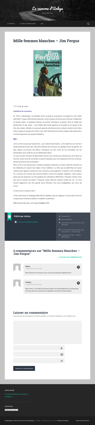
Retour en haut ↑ (83, 420)
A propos (11, 24)
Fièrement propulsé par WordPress (19, 420)
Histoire (77, 223)
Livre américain (66, 219)
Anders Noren (62, 420)
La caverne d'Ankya (47, 8)
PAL (42, 24)
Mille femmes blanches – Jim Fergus (46, 40)
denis (27, 266)
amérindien (65, 223)
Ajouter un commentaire (70, 257)
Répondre (78, 267)
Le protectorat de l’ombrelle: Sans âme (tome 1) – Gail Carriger (72, 231)
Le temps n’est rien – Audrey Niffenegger (71, 236)
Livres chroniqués (28, 24)
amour (72, 223)
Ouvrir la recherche (88, 24)
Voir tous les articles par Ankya (28, 222)
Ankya (28, 282)
